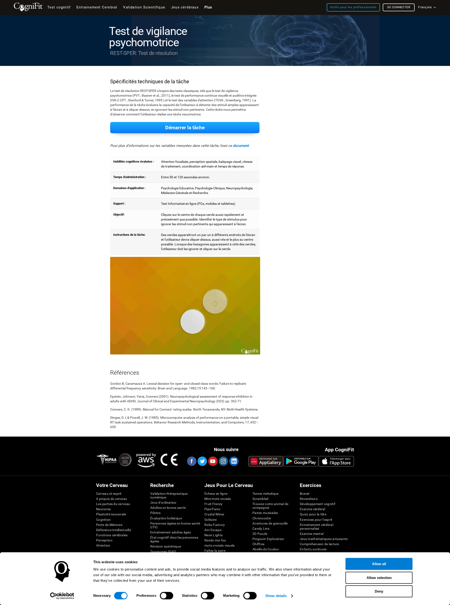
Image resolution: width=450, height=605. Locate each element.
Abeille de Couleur (265, 549)
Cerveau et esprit (109, 493)
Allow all (379, 564)
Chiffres (258, 544)
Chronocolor (261, 518)
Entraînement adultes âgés (170, 532)
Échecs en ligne (215, 493)
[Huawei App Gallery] (265, 461)
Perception (104, 540)
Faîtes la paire (214, 550)
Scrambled (260, 499)
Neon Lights (213, 535)
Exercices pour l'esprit (316, 519)
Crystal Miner (214, 514)
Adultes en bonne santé (168, 508)
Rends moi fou (215, 540)
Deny (379, 591)
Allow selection (379, 578)
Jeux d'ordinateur (163, 502)
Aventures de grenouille (270, 523)
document (241, 146)
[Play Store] (301, 461)
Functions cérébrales (112, 535)
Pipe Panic (212, 509)
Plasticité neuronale (111, 514)
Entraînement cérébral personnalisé (316, 526)
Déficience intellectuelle (113, 530)
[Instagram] (223, 461)
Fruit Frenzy (213, 504)
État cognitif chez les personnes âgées (174, 539)
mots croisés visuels (219, 545)
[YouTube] (213, 461)
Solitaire (210, 519)
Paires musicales (265, 513)
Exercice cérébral (312, 509)
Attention (103, 545)
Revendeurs (309, 499)
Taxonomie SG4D (163, 551)
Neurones (103, 509)
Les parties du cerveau (113, 504)
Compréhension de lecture (319, 544)
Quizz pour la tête (313, 514)
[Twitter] (202, 461)
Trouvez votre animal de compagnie (270, 506)
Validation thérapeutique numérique (169, 495)
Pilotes (155, 513)
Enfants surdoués (313, 549)
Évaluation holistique (166, 518)
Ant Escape (212, 530)
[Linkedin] (234, 461)
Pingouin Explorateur (268, 539)
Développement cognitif (317, 504)
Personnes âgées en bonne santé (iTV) (175, 525)
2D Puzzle (259, 534)
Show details (276, 596)
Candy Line (260, 528)
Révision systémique (165, 546)
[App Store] (336, 461)
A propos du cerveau (111, 499)
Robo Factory (214, 525)
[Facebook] (191, 461)
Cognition (103, 519)
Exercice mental (311, 534)
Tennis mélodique (265, 493)
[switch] (166, 595)
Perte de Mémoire (109, 525)
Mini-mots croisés (217, 499)
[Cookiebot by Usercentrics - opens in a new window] (62, 595)
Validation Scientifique (144, 7)
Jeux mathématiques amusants (324, 539)
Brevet (305, 493)
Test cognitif (59, 7)
